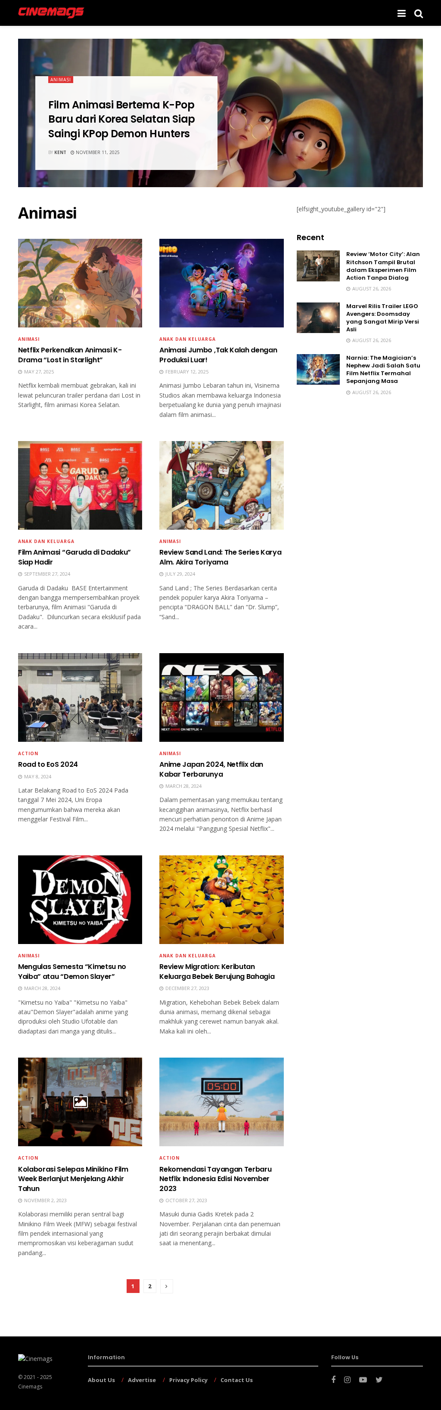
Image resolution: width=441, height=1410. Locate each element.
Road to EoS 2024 (48, 764)
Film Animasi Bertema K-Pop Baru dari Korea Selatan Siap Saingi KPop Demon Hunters (121, 119)
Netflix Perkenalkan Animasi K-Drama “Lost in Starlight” (69, 354)
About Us (101, 1380)
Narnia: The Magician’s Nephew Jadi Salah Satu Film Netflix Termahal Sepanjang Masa (383, 370)
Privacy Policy (188, 1380)
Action (28, 753)
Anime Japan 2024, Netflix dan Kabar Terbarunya (211, 769)
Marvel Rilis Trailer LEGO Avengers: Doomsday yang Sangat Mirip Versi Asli (382, 318)
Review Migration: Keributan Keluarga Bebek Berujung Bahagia (216, 971)
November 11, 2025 (97, 152)
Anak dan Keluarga (187, 955)
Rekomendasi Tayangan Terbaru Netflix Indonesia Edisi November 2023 (215, 1179)
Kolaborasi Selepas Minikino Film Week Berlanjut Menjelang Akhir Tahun (73, 1179)
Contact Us (236, 1380)
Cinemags (30, 1386)
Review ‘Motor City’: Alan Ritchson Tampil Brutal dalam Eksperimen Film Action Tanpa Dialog (383, 266)
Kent (60, 152)
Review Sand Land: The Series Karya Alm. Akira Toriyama (220, 557)
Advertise (142, 1380)
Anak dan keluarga (187, 339)
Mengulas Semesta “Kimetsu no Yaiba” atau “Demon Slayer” (72, 971)
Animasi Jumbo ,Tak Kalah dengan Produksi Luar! (218, 354)
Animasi (60, 80)
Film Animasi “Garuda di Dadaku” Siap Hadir (74, 557)
